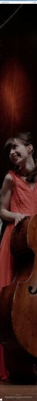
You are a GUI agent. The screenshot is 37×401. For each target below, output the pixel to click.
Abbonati (32, 0)
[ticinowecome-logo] (5, 2)
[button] (2, 0)
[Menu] (32, 2)
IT (34, 2)
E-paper (28, 0)
